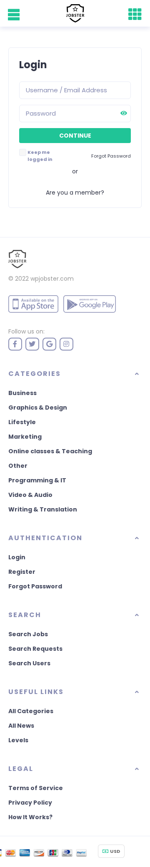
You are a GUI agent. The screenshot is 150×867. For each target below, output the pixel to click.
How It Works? (30, 817)
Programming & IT (37, 480)
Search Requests (35, 649)
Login (16, 557)
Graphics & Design (37, 407)
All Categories (30, 711)
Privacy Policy (30, 802)
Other (18, 466)
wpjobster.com (52, 278)
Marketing (25, 436)
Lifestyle (22, 422)
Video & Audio (30, 495)
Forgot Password (35, 586)
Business (22, 393)
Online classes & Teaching (50, 451)
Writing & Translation (42, 509)
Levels (18, 740)
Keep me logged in (40, 156)
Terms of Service (35, 788)
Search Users (29, 663)
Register (21, 572)
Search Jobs (28, 634)
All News (21, 725)
